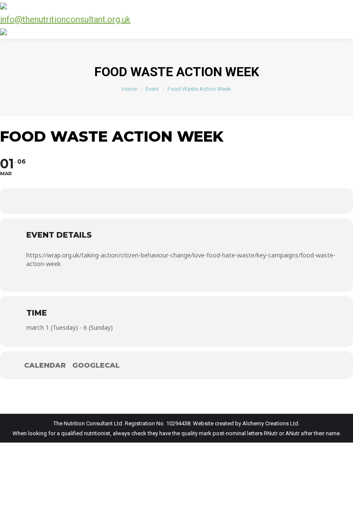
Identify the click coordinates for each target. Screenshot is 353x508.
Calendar (45, 365)
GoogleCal (96, 365)
